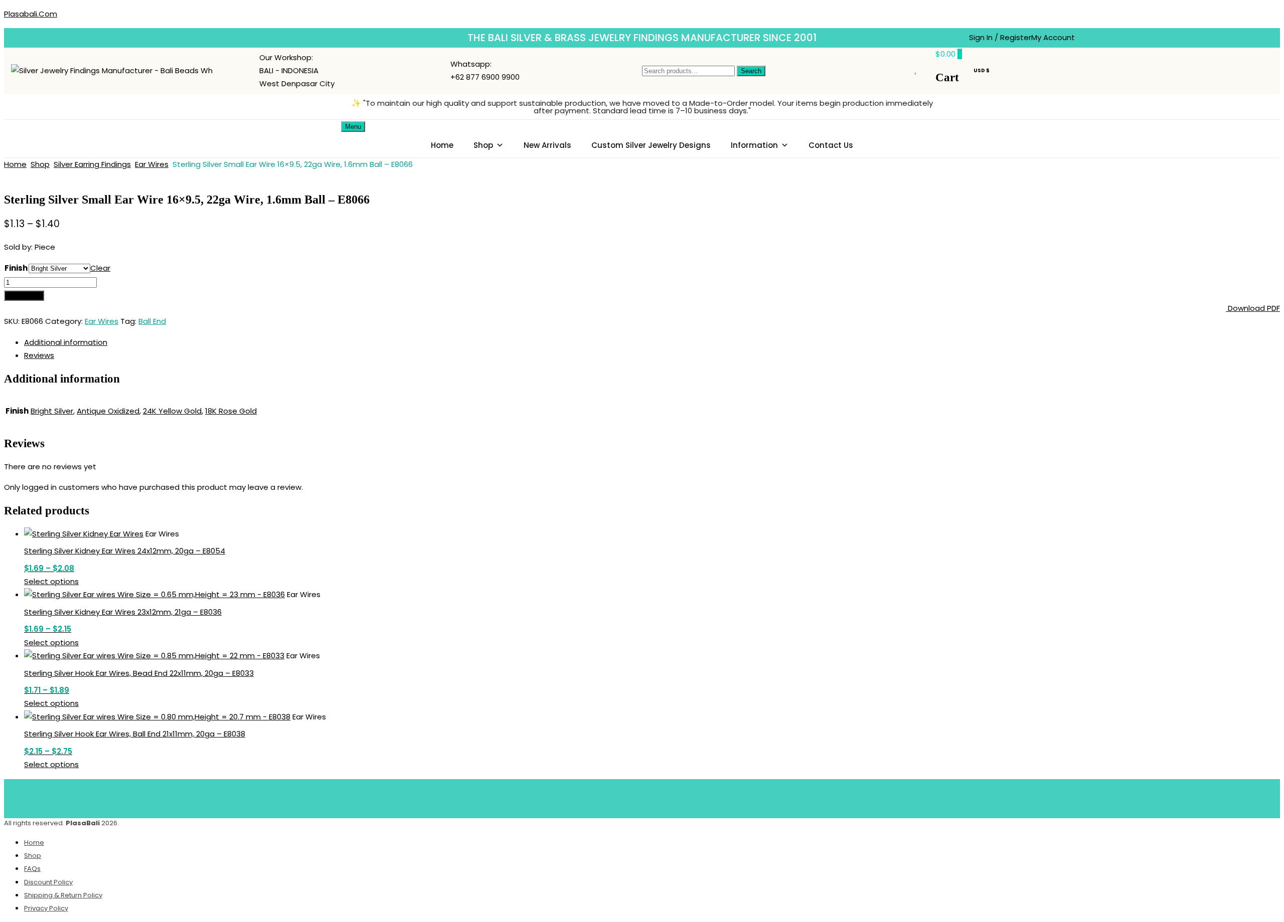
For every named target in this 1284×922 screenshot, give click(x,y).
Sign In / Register (1000, 37)
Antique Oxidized (108, 411)
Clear (100, 268)
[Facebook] (597, 796)
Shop (483, 145)
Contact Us (831, 145)
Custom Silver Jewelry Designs (651, 145)
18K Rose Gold (231, 411)
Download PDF (1253, 308)
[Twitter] (627, 796)
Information (754, 145)
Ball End (152, 321)
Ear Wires (152, 164)
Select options (51, 581)
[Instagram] (686, 796)
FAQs (32, 868)
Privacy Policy (46, 908)
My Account (1053, 37)
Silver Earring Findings (92, 164)
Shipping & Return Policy (63, 895)
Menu (353, 126)
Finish (16, 268)
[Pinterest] (657, 796)
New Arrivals (547, 145)
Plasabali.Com (30, 14)
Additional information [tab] (65, 342)
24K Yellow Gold (172, 411)
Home (442, 145)
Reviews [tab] (39, 355)
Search (751, 71)
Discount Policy (48, 882)
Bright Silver (52, 411)
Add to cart (24, 295)
